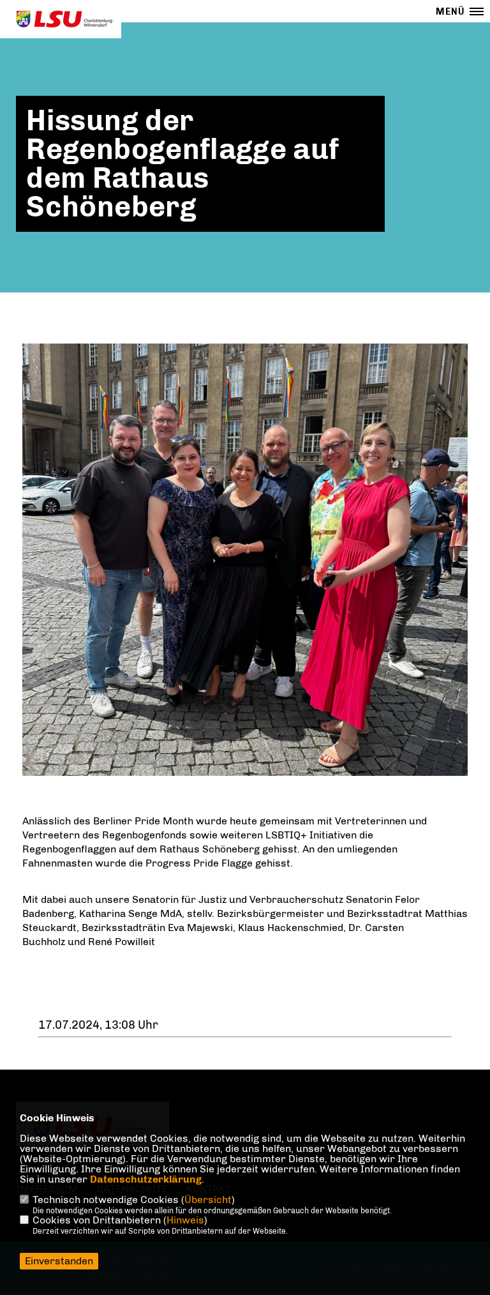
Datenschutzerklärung (146, 1179)
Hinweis (185, 1220)
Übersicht (208, 1199)
